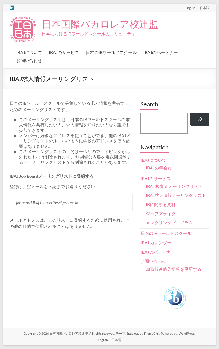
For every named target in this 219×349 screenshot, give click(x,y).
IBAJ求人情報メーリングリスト (176, 195)
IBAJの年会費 (159, 167)
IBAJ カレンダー (155, 242)
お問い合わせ (29, 60)
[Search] (199, 119)
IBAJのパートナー (160, 52)
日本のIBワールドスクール (111, 52)
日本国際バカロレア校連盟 (100, 24)
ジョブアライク (161, 213)
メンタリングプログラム (169, 222)
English (190, 8)
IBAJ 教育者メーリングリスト (174, 186)
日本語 (204, 8)
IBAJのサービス (64, 52)
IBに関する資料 (160, 204)
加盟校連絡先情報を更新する (173, 269)
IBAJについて (29, 52)
